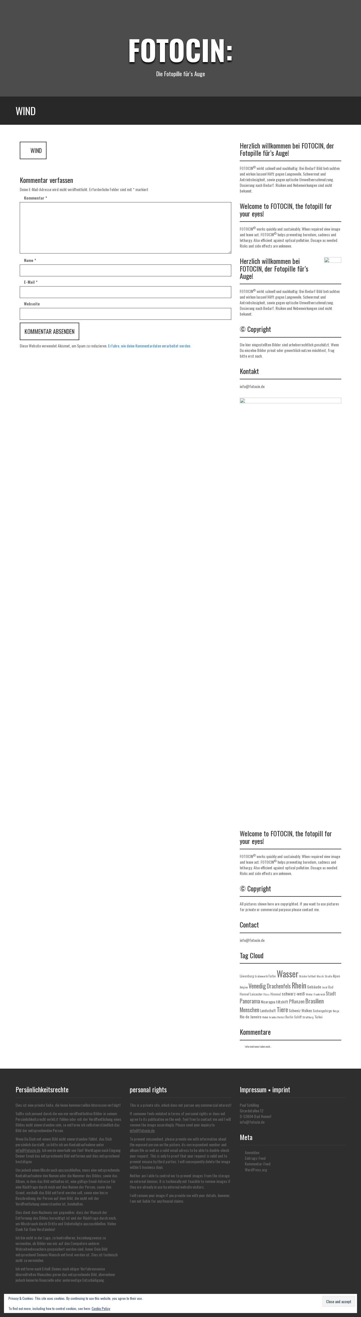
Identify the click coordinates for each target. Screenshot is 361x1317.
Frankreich (319, 994)
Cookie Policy (101, 1308)
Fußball (312, 976)
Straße (328, 976)
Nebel (265, 1017)
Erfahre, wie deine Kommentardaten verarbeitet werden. (149, 346)
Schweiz (295, 1010)
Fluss (266, 994)
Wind (35, 150)
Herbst (281, 1017)
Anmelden (252, 1152)
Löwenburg (247, 976)
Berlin (289, 1017)
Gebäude (314, 987)
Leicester (256, 994)
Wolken (306, 1010)
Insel (324, 987)
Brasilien (314, 1001)
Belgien (244, 987)
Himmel (275, 994)
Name (30, 260)
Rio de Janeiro (250, 1017)
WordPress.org (256, 1169)
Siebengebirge (322, 1010)
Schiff (297, 1017)
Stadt (331, 993)
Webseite (32, 304)
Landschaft (268, 1010)
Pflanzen (297, 1001)
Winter (309, 994)
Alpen (336, 976)
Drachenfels (279, 986)
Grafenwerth (261, 976)
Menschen (249, 1010)
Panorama (250, 1001)
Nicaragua (268, 1002)
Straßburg (308, 1017)
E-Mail (31, 282)
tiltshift (282, 1002)
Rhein (299, 985)
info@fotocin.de (252, 386)
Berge (336, 1011)
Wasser (287, 973)
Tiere (282, 1009)
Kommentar (35, 198)
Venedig (257, 985)
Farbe (272, 976)
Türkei (318, 1017)
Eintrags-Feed (255, 1158)
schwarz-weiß (293, 993)
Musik (320, 976)
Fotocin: (180, 49)
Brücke (303, 976)
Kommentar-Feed (257, 1164)
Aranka (272, 1017)
